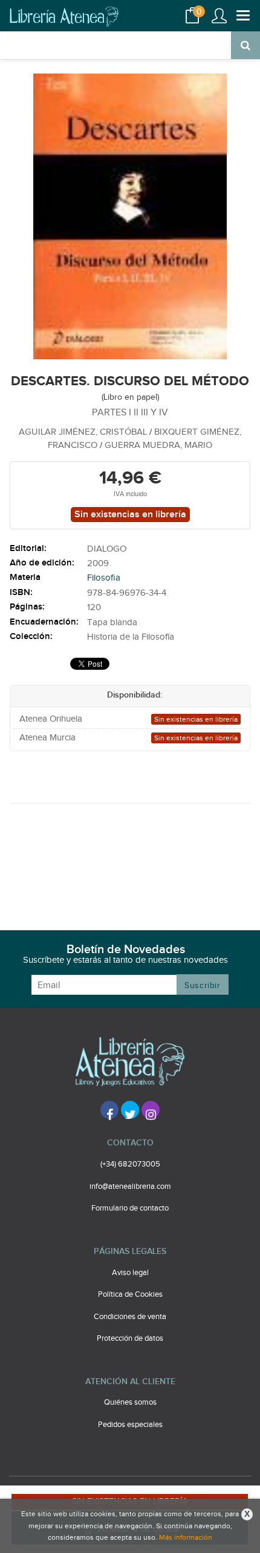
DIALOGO (106, 549)
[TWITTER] (130, 1110)
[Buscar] (245, 45)
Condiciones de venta (130, 1316)
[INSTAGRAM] (150, 1110)
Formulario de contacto (130, 1208)
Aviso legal (130, 1272)
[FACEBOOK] (109, 1110)
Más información (185, 1537)
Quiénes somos (130, 1402)
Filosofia (103, 578)
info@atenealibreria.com (130, 1186)
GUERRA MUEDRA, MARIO (158, 445)
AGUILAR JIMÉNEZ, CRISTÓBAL (84, 432)
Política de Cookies (130, 1294)
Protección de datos (130, 1338)
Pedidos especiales (130, 1424)
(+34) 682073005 (130, 1164)
